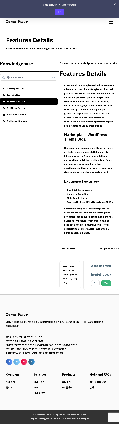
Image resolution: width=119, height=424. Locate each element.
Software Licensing (17, 121)
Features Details (16, 101)
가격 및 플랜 (39, 393)
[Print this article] (118, 72)
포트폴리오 (67, 387)
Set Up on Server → (108, 248)
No (95, 283)
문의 (59, 11)
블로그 (9, 387)
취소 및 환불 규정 (98, 382)
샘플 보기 (66, 382)
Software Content (17, 114)
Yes (106, 283)
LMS (36, 387)
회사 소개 (10, 382)
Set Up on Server (16, 108)
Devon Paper (82, 418)
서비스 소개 (39, 382)
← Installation (67, 248)
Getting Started (15, 88)
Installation (13, 95)
